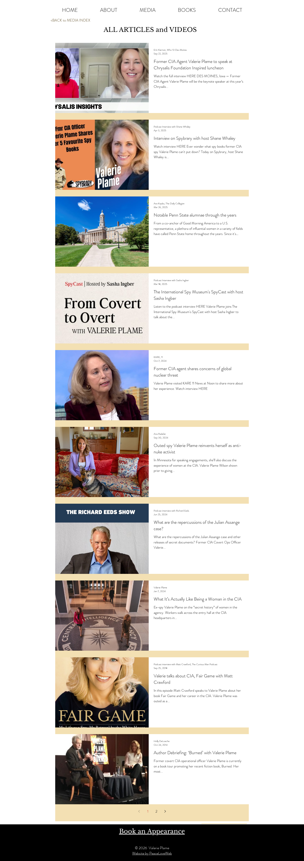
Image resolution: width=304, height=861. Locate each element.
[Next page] (165, 811)
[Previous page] (139, 811)
